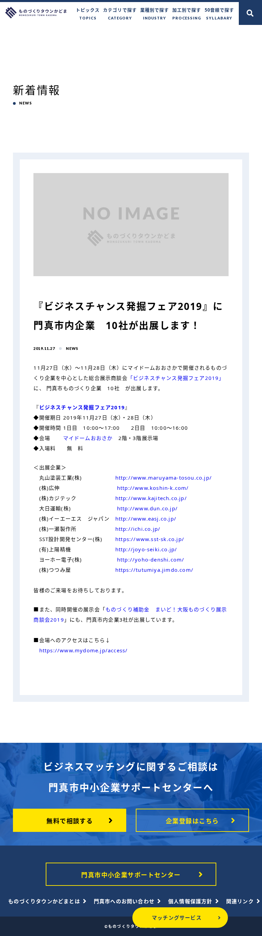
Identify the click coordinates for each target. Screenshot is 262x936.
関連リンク (240, 901)
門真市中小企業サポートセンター (131, 875)
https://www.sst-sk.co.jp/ (149, 539)
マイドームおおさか (88, 438)
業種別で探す (154, 13)
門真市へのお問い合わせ (124, 901)
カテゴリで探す (119, 13)
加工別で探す (186, 13)
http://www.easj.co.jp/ (145, 518)
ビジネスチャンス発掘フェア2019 (82, 407)
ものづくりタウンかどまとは (44, 901)
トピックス (88, 13)
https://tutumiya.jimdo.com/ (154, 569)
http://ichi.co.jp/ (138, 528)
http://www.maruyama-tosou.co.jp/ (163, 477)
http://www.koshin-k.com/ (153, 487)
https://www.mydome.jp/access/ (83, 650)
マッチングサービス (177, 917)
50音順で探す (219, 13)
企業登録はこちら (192, 821)
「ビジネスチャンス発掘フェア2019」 (176, 377)
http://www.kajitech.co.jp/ (151, 498)
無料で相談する (69, 821)
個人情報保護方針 (190, 901)
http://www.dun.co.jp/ (147, 508)
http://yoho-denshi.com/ (151, 559)
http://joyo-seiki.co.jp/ (146, 549)
